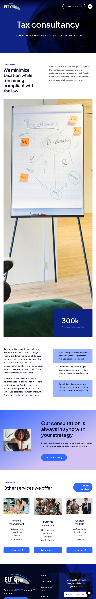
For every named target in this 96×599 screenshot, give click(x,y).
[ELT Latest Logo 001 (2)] (18, 574)
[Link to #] (90, 6)
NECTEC (19, 590)
